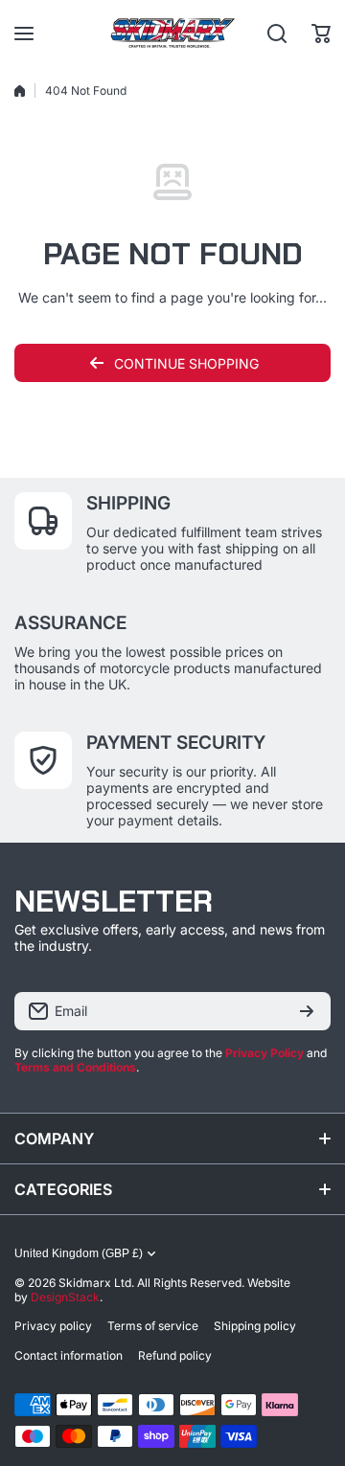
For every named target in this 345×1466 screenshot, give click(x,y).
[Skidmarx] (172, 33)
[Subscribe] (307, 1011)
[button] (321, 33)
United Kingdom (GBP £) (78, 1253)
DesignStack (65, 1297)
